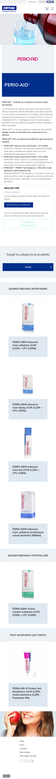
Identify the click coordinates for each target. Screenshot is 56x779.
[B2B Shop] (47, 8)
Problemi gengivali (11, 192)
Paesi (22, 745)
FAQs (22, 741)
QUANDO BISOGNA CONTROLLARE (28, 555)
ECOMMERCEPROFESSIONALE (28, 224)
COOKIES (6, 776)
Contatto (23, 748)
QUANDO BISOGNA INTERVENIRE (28, 288)
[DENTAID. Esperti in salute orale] (52, 8)
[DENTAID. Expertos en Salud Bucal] (9, 9)
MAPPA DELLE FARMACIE (18, 205)
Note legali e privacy (28, 756)
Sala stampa (25, 752)
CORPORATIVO (32, 2)
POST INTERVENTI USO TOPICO (28, 635)
